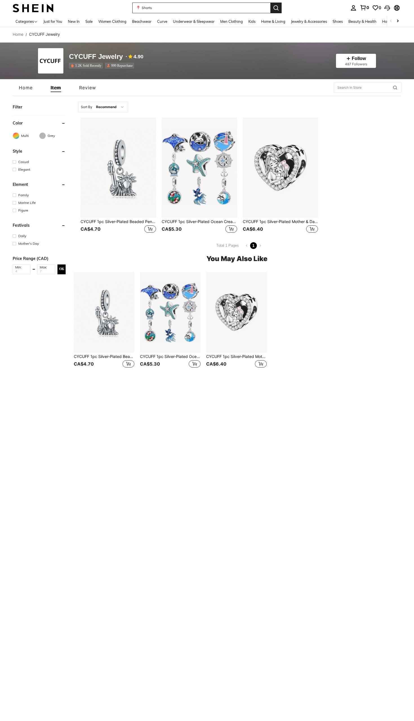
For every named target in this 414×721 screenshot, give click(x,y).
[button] (387, 8)
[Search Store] (395, 87)
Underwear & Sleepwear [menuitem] (194, 21)
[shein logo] (33, 8)
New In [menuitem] (74, 21)
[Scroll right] (398, 21)
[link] (364, 7)
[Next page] (260, 245)
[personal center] (353, 8)
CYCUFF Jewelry (96, 56)
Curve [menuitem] (162, 21)
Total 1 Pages (227, 245)
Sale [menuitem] (89, 21)
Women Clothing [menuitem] (112, 21)
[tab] (26, 88)
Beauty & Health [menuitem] (362, 21)
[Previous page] (246, 245)
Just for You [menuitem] (52, 21)
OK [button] (61, 269)
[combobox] (103, 107)
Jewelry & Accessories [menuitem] (309, 21)
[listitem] (87, 65)
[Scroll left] (391, 21)
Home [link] (18, 34)
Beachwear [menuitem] (142, 21)
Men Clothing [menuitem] (231, 21)
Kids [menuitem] (251, 21)
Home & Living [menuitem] (273, 21)
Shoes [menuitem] (338, 21)
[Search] (276, 8)
